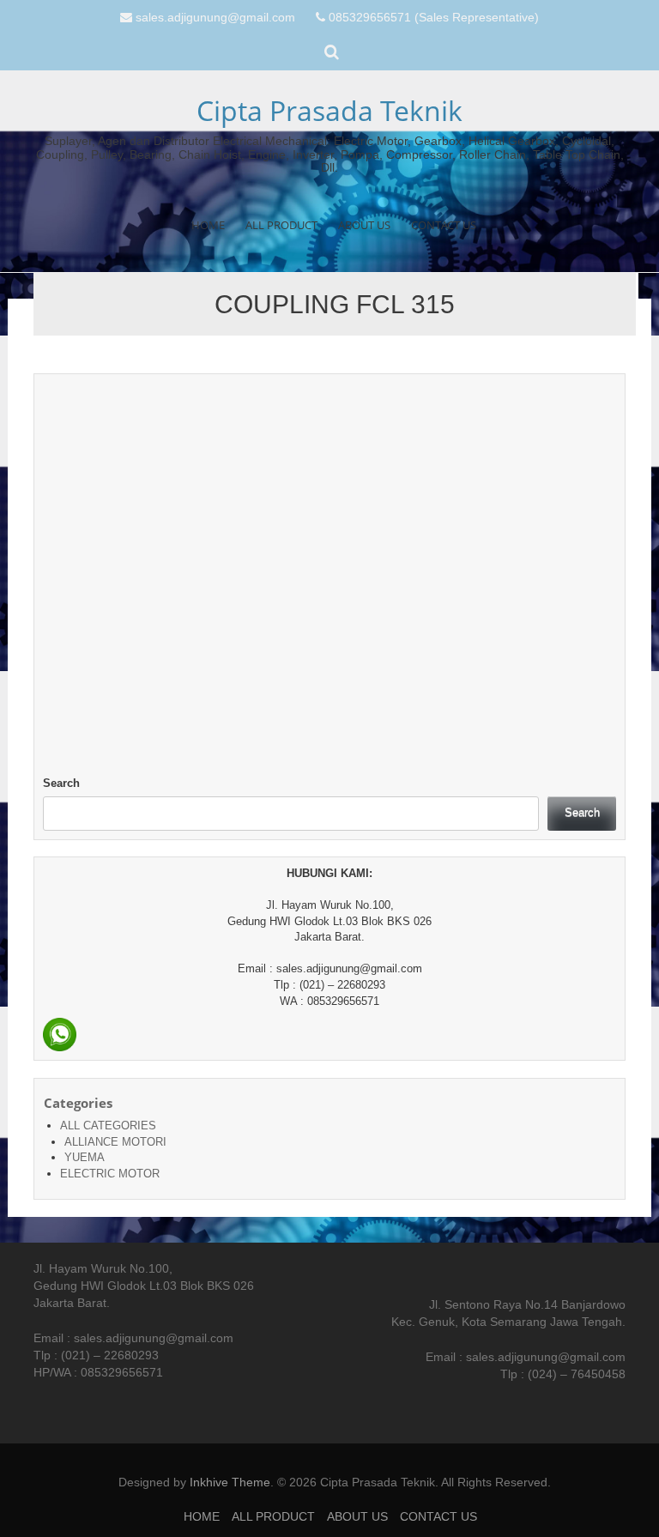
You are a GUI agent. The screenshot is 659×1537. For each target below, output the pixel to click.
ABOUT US (364, 225)
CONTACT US (443, 225)
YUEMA (84, 1157)
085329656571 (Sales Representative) (434, 17)
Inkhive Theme (230, 1482)
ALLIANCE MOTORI (115, 1141)
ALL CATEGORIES (108, 1125)
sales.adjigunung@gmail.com (215, 17)
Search (61, 783)
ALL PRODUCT (281, 225)
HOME (208, 225)
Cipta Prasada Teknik (329, 110)
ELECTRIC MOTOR (110, 1173)
